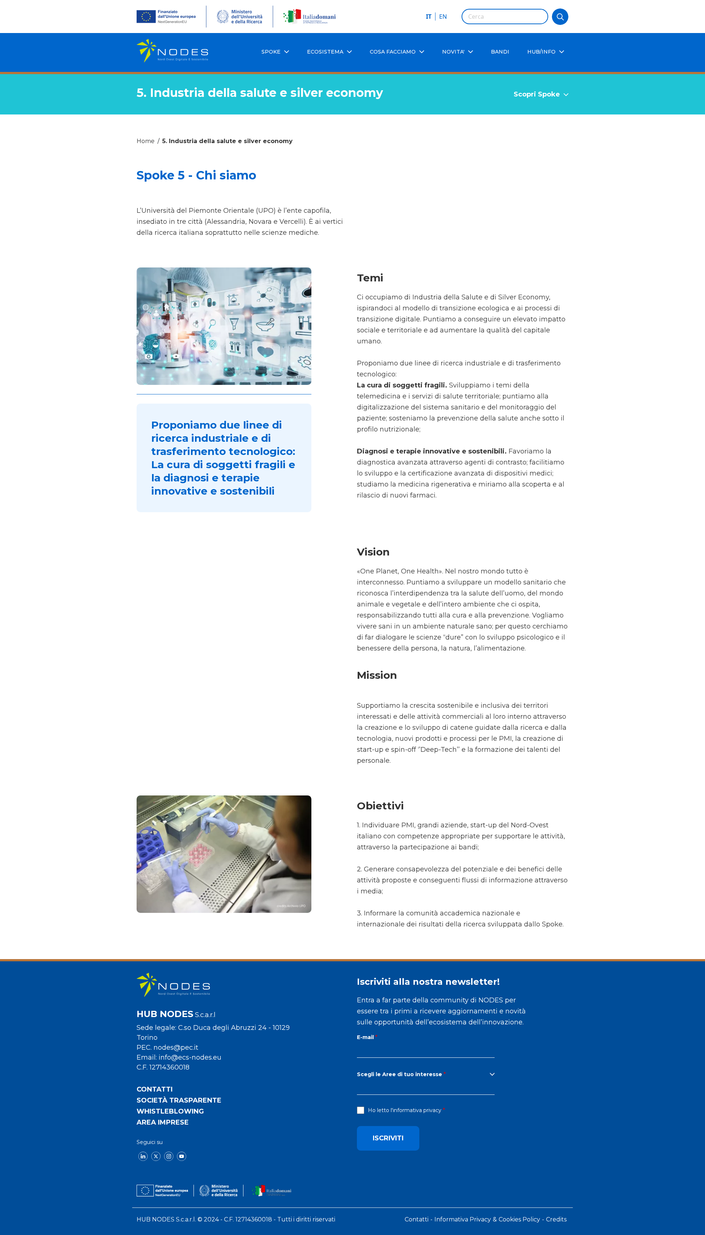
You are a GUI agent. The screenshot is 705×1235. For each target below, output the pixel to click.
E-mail (365, 1037)
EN (443, 16)
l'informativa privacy (416, 1110)
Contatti (155, 1089)
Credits (556, 1219)
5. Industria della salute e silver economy (227, 141)
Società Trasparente (179, 1100)
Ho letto (404, 1110)
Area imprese (163, 1122)
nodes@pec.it (175, 1047)
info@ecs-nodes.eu (190, 1057)
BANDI (500, 51)
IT (428, 16)
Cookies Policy (519, 1219)
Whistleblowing (170, 1111)
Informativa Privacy (462, 1219)
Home (146, 141)
